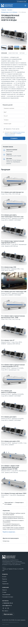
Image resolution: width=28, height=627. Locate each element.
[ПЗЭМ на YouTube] (5, 608)
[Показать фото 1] (4, 48)
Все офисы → (5, 610)
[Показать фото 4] (23, 48)
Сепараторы (6, 541)
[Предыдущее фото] (3, 34)
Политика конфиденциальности (10, 622)
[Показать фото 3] (17, 48)
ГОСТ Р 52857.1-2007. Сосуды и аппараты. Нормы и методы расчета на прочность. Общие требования (13, 528)
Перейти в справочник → (9, 532)
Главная (3, 10)
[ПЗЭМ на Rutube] (3, 608)
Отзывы (4, 592)
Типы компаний (6, 594)
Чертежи (21, 53)
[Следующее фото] (25, 34)
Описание (4, 53)
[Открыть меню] (25, 5)
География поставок (7, 597)
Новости (4, 590)
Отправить (14, 138)
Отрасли (4, 581)
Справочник (5, 583)
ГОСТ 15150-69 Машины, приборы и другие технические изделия (14, 514)
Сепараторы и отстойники (9, 12)
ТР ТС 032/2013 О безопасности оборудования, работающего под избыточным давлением (12, 524)
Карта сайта (5, 624)
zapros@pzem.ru (7, 605)
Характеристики (13, 53)
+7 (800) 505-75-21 (7, 603)
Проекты (4, 579)
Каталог (9, 10)
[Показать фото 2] (10, 48)
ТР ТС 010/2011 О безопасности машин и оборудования (13, 521)
